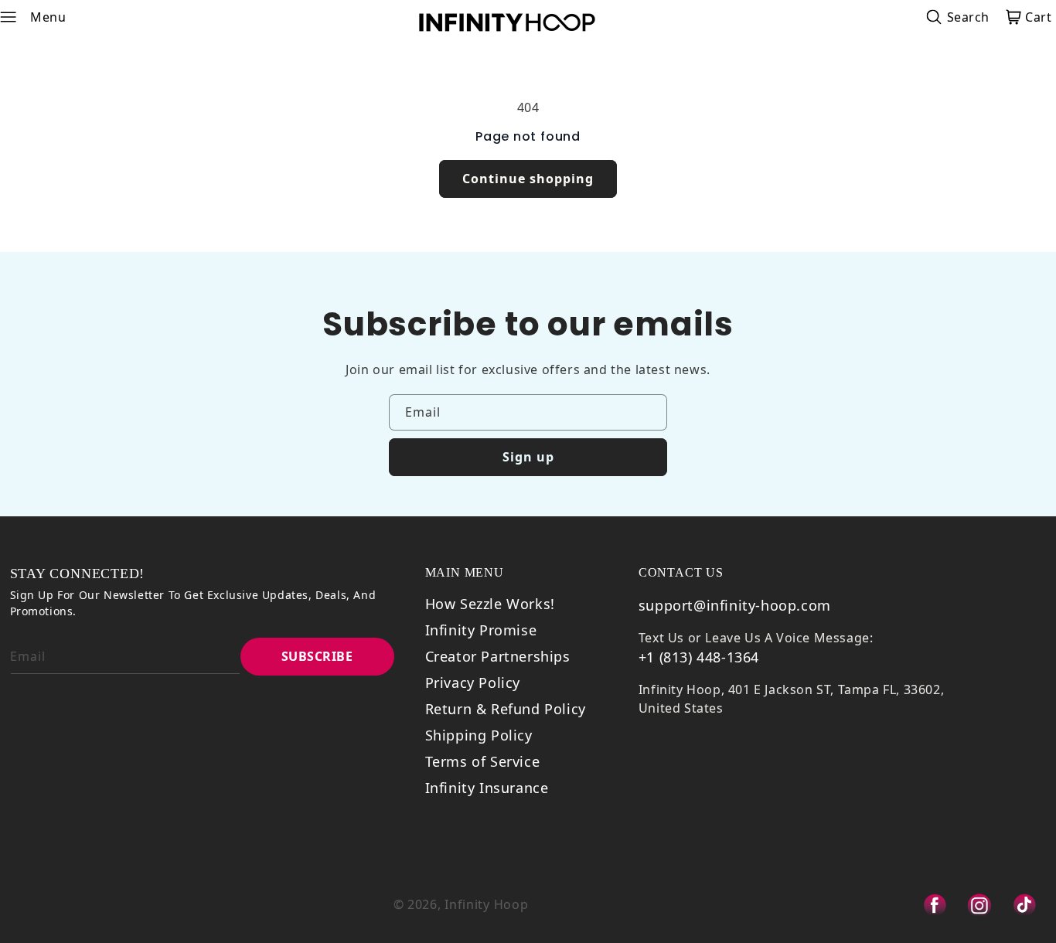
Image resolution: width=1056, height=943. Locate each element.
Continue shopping (528, 178)
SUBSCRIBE (317, 656)
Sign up (528, 456)
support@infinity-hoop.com (735, 605)
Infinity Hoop (486, 904)
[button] (18, 17)
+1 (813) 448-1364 (699, 657)
